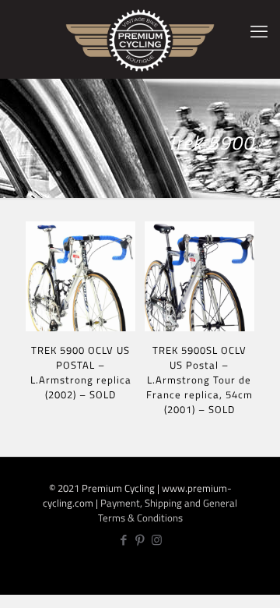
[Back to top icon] (259, 585)
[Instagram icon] (157, 540)
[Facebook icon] (124, 540)
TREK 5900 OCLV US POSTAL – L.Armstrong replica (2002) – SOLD (80, 372)
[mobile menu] (259, 31)
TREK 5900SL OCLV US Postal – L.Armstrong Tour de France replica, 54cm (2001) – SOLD (199, 379)
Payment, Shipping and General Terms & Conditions (168, 510)
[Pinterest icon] (140, 540)
